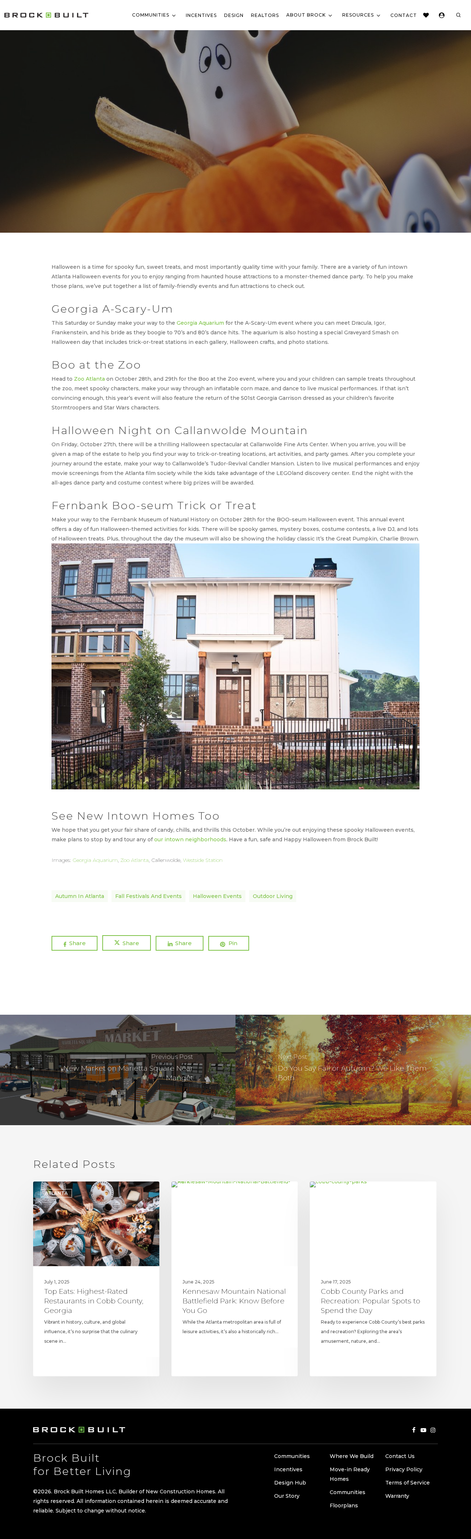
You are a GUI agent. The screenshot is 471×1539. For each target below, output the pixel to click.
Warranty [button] (397, 1496)
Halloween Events (217, 896)
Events (233, 140)
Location (267, 140)
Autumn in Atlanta (79, 896)
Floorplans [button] (344, 1505)
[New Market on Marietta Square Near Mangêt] (118, 1070)
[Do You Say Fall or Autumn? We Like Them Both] (353, 1070)
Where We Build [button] (351, 1456)
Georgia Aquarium (200, 323)
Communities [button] (292, 1456)
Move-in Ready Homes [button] (350, 1474)
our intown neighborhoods (190, 839)
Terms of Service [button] (407, 1482)
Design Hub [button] (290, 1482)
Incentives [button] (288, 1469)
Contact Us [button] (400, 1456)
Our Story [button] (287, 1496)
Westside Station (203, 860)
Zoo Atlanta (89, 379)
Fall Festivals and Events (148, 896)
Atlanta (201, 140)
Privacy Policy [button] (403, 1469)
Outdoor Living (273, 896)
